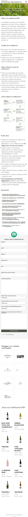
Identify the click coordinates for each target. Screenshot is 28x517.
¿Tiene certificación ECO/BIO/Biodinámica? (11, 306)
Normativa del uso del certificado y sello (13, 210)
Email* (2, 248)
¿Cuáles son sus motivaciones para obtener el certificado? (11, 312)
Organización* (4, 260)
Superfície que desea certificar (8, 272)
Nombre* (3, 241)
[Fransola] (7, 485)
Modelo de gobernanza (9, 198)
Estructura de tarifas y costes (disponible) (9, 201)
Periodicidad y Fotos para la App (11, 226)
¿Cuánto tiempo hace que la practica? (9, 301)
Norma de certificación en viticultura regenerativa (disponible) (13, 195)
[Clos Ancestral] (20, 463)
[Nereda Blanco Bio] (20, 416)
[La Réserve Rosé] (7, 463)
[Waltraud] (20, 485)
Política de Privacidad (9, 334)
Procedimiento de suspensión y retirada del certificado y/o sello (11, 214)
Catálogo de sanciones (9, 203)
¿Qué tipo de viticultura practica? (8, 295)
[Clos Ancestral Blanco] (20, 439)
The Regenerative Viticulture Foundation (13, 145)
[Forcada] (7, 439)
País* (2, 266)
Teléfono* (3, 254)
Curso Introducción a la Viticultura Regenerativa (12, 180)
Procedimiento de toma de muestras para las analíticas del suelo (13, 218)
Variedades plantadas (6, 278)
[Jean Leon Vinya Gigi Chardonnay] (7, 416)
